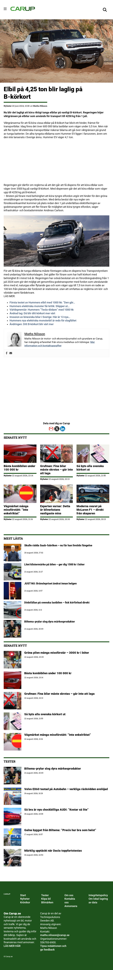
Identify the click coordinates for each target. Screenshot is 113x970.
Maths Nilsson (40, 105)
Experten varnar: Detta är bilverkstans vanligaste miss (55, 509)
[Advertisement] (56, 162)
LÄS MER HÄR (12, 946)
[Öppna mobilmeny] (5, 9)
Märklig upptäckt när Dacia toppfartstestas (53, 850)
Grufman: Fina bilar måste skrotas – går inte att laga (56, 469)
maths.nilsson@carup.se (54, 935)
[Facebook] (6, 353)
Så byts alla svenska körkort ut (44, 714)
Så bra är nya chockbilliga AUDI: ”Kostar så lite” (56, 809)
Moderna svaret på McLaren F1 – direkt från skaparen (90, 509)
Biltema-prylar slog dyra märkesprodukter (53, 768)
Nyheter (8, 105)
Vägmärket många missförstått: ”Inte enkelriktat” (16, 509)
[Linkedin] (62, 428)
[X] (56, 428)
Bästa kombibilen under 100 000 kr (48, 673)
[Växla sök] (104, 10)
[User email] (10, 353)
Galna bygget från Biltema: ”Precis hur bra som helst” (60, 830)
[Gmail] (51, 428)
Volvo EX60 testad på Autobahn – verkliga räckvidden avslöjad (66, 789)
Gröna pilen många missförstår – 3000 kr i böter (56, 652)
